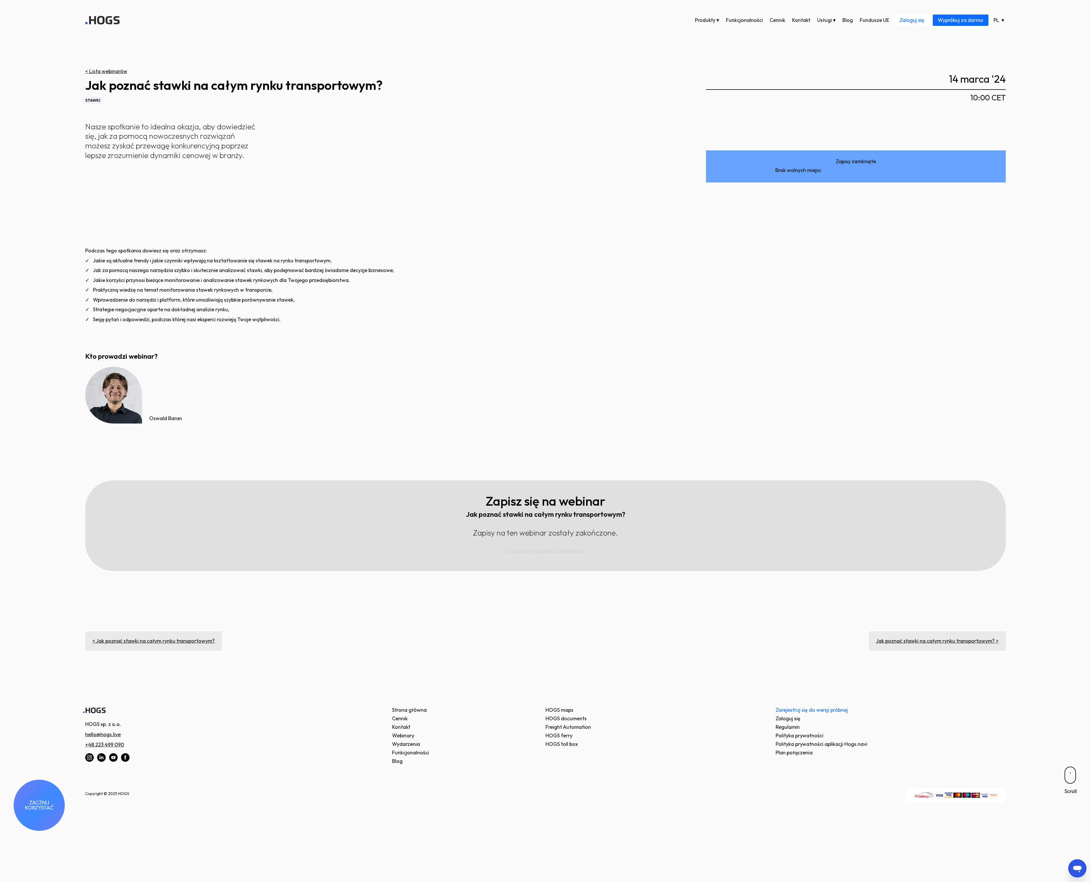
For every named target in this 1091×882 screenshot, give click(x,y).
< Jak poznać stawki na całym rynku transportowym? (153, 641)
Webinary (403, 735)
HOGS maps (559, 710)
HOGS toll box (562, 744)
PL (996, 20)
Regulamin (788, 727)
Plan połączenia (794, 752)
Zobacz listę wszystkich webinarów (545, 550)
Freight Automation (568, 727)
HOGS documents (566, 718)
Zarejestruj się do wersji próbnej (812, 710)
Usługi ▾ (826, 20)
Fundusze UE (874, 20)
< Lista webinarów (106, 71)
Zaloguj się (912, 20)
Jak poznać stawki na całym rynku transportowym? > (937, 641)
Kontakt (801, 20)
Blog (847, 20)
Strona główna (409, 710)
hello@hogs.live (103, 734)
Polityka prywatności (799, 735)
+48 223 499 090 (104, 744)
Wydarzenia (406, 744)
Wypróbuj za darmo (960, 20)
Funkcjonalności (744, 20)
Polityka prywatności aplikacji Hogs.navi (821, 744)
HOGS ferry (559, 735)
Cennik (777, 20)
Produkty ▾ (707, 20)
